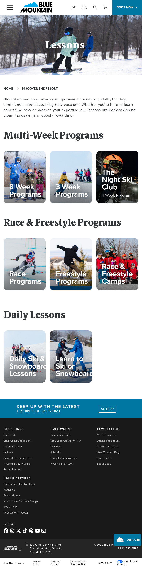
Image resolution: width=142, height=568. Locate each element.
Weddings (9, 490)
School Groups (12, 495)
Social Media (104, 464)
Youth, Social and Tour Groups (21, 501)
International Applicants (63, 458)
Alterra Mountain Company (14, 563)
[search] (95, 7)
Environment (104, 458)
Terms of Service (55, 563)
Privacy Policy (37, 563)
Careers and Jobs (60, 435)
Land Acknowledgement (17, 441)
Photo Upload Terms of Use (78, 563)
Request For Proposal (16, 513)
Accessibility (105, 563)
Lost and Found (13, 446)
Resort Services (12, 469)
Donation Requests (108, 446)
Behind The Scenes (108, 441)
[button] (127, 540)
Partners (8, 452)
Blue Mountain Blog (108, 452)
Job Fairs (55, 452)
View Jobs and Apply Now (65, 441)
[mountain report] (73, 7)
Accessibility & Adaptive (17, 464)
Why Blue (55, 446)
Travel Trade (10, 507)
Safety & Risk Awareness (17, 458)
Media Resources (106, 435)
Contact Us (10, 435)
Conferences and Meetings (19, 484)
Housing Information (61, 464)
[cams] (84, 7)
